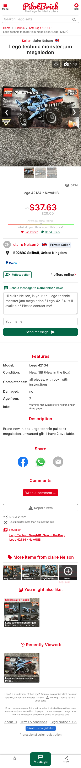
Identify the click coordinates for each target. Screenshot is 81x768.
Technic (20, 27)
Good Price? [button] (50, 231)
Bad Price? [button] (29, 232)
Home (6, 27)
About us (10, 722)
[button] (5, 6)
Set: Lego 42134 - (40, 27)
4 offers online (62, 274)
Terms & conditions (33, 722)
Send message (40, 332)
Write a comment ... (40, 493)
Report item (40, 507)
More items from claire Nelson (40, 557)
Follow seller (17, 274)
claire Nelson (24, 244)
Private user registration (40, 728)
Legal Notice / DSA (63, 722)
